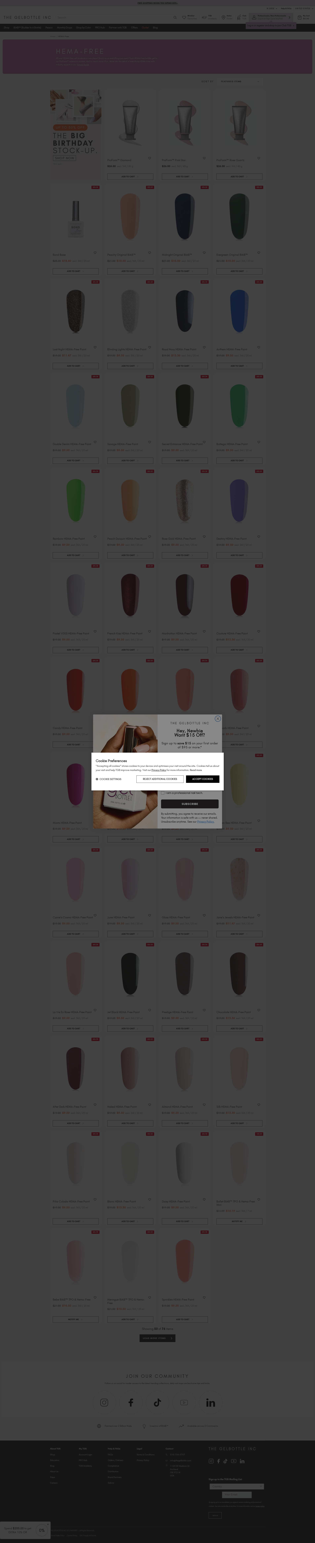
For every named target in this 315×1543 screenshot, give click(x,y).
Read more (196, 770)
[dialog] (157, 772)
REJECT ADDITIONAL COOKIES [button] (160, 779)
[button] (108, 779)
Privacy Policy (158, 770)
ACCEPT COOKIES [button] (202, 779)
